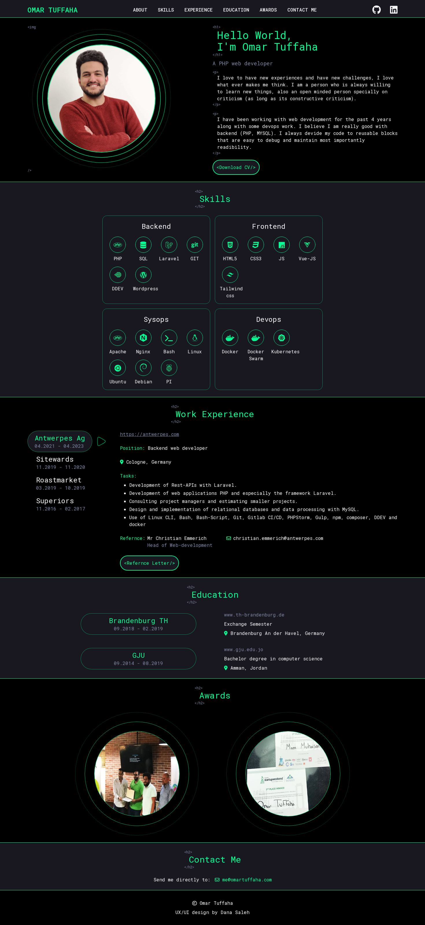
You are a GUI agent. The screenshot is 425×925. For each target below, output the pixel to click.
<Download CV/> (236, 167)
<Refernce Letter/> (149, 563)
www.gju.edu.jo (243, 649)
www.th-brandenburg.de (254, 615)
